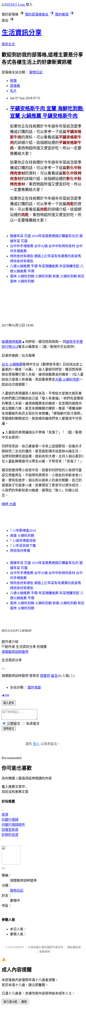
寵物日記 (36, 72)
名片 (13, 91)
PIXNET (19, 947)
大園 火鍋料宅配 (67, 379)
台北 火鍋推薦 (12, 364)
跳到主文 (8, 44)
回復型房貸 (10, 829)
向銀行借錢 (10, 819)
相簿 (13, 80)
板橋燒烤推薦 (12, 341)
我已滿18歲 (10, 1001)
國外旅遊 (34, 687)
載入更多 (8, 703)
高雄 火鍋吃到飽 (22, 535)
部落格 (15, 85)
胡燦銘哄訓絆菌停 (15, 652)
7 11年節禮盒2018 (23, 530)
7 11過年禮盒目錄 (23, 540)
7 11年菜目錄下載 (23, 545)
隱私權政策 (74, 947)
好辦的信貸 (10, 834)
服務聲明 (44, 951)
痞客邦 (45, 675)
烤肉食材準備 (20, 550)
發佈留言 (8, 728)
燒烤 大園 (9, 504)
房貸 (5, 814)
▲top (5, 695)
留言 (54, 675)
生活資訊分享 (22, 32)
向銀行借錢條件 (13, 824)
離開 (24, 1001)
